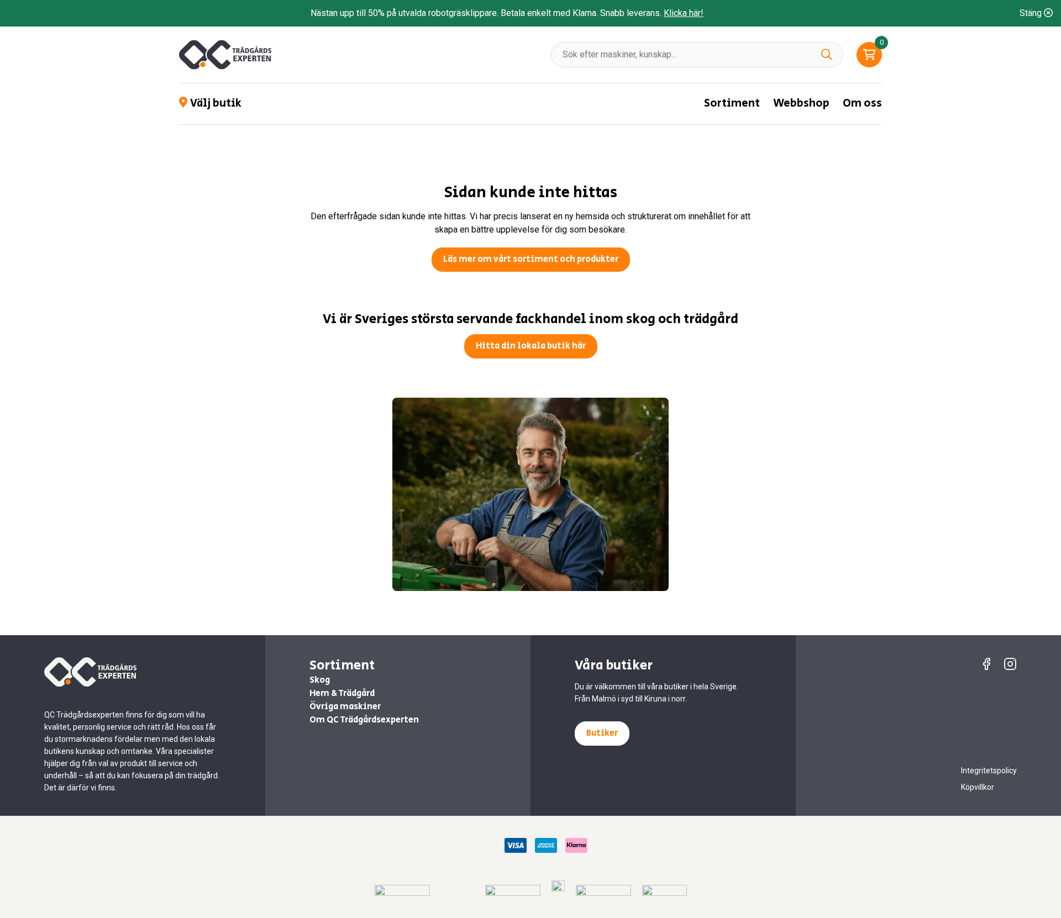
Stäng (1032, 13)
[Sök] (826, 54)
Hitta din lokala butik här (531, 346)
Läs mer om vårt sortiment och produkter (530, 259)
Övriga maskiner (345, 706)
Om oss (862, 104)
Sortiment (732, 104)
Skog (319, 680)
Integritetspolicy (989, 770)
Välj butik (215, 104)
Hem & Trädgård (342, 693)
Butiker (602, 733)
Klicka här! (683, 13)
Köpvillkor (977, 787)
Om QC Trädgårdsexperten (364, 720)
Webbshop (801, 104)
